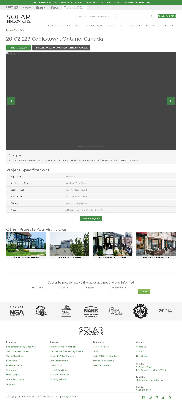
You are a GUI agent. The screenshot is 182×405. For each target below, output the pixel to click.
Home (9, 30)
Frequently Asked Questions (63, 356)
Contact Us (81, 16)
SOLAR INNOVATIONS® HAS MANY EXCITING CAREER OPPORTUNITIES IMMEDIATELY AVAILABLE (91, 2)
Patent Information (102, 365)
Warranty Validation (59, 379)
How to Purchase (101, 347)
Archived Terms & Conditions (63, 347)
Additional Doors (14, 365)
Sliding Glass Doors (15, 356)
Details (96, 351)
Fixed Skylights (13, 375)
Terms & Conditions (59, 370)
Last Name (64, 287)
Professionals (103, 16)
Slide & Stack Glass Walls (17, 351)
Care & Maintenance (59, 361)
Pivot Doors (11, 361)
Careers (92, 16)
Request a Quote (167, 16)
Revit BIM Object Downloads (106, 356)
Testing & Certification (103, 361)
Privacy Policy (56, 365)
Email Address (119, 287)
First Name (37, 287)
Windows (10, 384)
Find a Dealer (142, 356)
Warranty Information (60, 375)
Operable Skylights (15, 379)
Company (89, 287)
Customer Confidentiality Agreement (66, 351)
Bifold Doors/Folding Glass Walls (21, 347)
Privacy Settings (69, 396)
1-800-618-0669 (143, 390)
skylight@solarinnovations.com (150, 380)
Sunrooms (11, 370)
